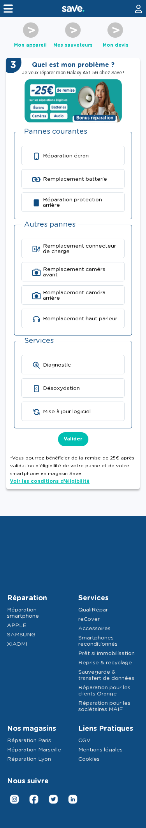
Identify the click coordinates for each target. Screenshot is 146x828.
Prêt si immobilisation (106, 653)
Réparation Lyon (29, 759)
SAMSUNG (21, 635)
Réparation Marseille (34, 750)
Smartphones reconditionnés (98, 641)
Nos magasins (31, 728)
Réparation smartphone (23, 613)
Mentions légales (100, 750)
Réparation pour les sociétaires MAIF (104, 706)
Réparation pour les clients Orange (104, 691)
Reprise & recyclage (105, 663)
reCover (89, 619)
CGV (84, 740)
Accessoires (94, 628)
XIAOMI (17, 644)
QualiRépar (93, 610)
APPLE (16, 625)
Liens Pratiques (105, 728)
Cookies (89, 759)
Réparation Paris (29, 740)
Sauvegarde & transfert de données (106, 675)
